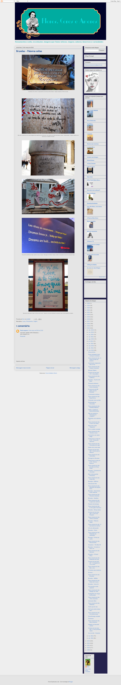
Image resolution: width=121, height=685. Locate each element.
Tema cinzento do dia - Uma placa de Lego (94, 444)
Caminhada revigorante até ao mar (94, 363)
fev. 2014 (91, 636)
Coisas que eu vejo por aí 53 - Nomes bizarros (94, 462)
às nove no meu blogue (93, 268)
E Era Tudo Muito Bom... (94, 180)
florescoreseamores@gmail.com (93, 65)
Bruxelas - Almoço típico (94, 510)
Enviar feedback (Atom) (51, 373)
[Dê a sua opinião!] (36, 319)
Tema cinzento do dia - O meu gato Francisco (94, 507)
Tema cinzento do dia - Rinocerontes (94, 542)
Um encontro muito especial (93, 587)
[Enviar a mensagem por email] (34, 319)
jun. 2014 (91, 343)
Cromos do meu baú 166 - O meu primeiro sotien (94, 629)
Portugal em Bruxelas (93, 458)
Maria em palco (91, 221)
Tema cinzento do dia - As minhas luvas (94, 613)
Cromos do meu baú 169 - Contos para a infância (94, 451)
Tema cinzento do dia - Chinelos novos (94, 432)
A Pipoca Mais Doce (92, 218)
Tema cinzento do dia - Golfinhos (94, 376)
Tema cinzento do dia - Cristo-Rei (94, 478)
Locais (24, 321)
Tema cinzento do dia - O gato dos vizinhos (94, 501)
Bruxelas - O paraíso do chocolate (94, 471)
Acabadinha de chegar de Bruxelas (94, 594)
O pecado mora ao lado (94, 400)
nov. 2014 (91, 332)
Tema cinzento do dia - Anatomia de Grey (94, 558)
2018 (88, 319)
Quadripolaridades (92, 203)
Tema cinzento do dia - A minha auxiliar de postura (94, 359)
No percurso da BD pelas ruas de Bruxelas (93, 391)
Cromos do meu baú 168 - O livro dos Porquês (93, 513)
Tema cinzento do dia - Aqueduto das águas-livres (94, 487)
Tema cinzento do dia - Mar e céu (94, 567)
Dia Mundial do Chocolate (92, 403)
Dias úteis (90, 177)
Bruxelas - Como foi (93, 584)
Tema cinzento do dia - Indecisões (94, 455)
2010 (88, 647)
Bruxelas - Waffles (93, 578)
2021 (88, 312)
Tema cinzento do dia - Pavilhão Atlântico (94, 406)
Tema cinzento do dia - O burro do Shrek (94, 422)
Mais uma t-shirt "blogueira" (92, 426)
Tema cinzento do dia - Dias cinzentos (94, 621)
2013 (88, 641)
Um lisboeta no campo (93, 244)
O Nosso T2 (90, 241)
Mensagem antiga (75, 368)
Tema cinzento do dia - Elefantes (94, 603)
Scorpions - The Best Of (94, 544)
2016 (88, 323)
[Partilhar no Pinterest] (41, 319)
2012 (88, 643)
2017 (88, 321)
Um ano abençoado (93, 528)
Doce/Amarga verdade (94, 616)
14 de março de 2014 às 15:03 (35, 330)
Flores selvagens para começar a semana (94, 355)
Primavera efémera (93, 383)
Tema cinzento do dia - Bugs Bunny (94, 397)
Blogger (71, 681)
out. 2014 (91, 334)
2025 (88, 303)
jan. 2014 (91, 638)
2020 (88, 314)
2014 (88, 328)
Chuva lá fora (91, 352)
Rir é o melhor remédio (94, 429)
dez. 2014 (91, 330)
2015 (88, 325)
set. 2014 (91, 336)
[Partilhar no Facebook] (39, 319)
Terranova (91, 618)
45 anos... (90, 572)
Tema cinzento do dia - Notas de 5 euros (94, 581)
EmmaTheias (90, 160)
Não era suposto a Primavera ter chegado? (93, 415)
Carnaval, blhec (92, 601)
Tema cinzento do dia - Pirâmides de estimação (94, 534)
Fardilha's (90, 123)
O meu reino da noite (93, 254)
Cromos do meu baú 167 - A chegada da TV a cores (94, 563)
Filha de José (91, 166)
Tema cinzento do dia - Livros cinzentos (94, 386)
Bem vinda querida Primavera (93, 474)
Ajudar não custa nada (94, 447)
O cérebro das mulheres (94, 570)
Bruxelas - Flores (92, 530)
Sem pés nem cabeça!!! (93, 190)
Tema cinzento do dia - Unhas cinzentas (94, 518)
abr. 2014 (91, 348)
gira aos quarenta (92, 231)
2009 (88, 650)
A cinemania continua (93, 394)
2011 (88, 645)
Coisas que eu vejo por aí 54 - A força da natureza (94, 440)
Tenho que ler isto (93, 606)
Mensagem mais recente (23, 368)
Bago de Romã (91, 193)
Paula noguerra (24, 330)
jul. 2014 (91, 341)
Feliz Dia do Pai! (92, 483)
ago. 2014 (91, 339)
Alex (88, 666)
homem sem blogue (92, 157)
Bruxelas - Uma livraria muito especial (94, 491)
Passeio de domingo (93, 504)
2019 (88, 316)
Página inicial (50, 368)
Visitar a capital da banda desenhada (93, 410)
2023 (88, 307)
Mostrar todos (102, 276)
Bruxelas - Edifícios (93, 481)
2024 (88, 305)
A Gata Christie (91, 163)
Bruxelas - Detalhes (93, 498)
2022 (88, 310)
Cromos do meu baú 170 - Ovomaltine (93, 373)
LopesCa (89, 134)
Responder (22, 336)
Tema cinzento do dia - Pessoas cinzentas (94, 495)
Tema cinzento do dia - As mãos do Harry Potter (94, 467)
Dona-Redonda (91, 120)
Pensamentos (29, 321)
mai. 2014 (91, 345)
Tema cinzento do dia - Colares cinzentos (94, 367)
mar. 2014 (91, 350)
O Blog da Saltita (92, 264)
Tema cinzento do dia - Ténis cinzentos (94, 598)
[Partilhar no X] (38, 319)
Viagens (35, 321)
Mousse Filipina (92, 370)
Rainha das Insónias (93, 144)
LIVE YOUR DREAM (92, 110)
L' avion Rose (91, 147)
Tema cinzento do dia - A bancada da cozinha (94, 525)
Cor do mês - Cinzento (94, 633)
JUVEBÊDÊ (90, 100)
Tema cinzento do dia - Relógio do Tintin (94, 590)
